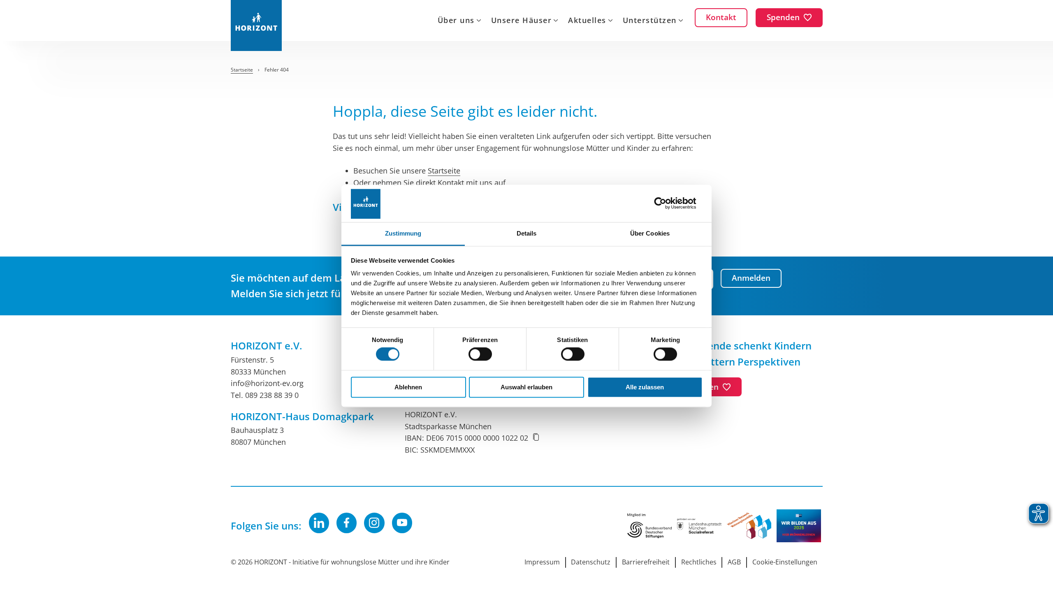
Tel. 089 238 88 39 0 (265, 395)
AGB (734, 562)
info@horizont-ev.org (267, 383)
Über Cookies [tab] (650, 233)
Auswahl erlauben (526, 387)
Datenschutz (590, 562)
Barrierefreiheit (646, 562)
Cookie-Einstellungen (784, 562)
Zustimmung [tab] (403, 233)
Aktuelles (587, 21)
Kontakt (451, 182)
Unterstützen (650, 21)
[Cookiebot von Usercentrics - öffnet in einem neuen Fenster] (667, 203)
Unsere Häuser (521, 21)
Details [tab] (527, 233)
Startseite (444, 171)
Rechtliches (699, 562)
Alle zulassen (645, 387)
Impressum (542, 562)
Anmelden (751, 278)
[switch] (480, 354)
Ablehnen (408, 387)
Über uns (456, 21)
